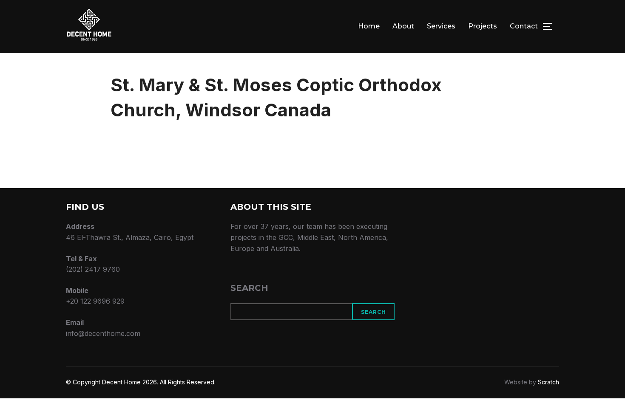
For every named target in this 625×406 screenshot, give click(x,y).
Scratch (548, 382)
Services (441, 26)
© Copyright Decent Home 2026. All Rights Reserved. (141, 382)
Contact (524, 26)
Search (249, 288)
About (403, 26)
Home (369, 26)
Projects (482, 26)
